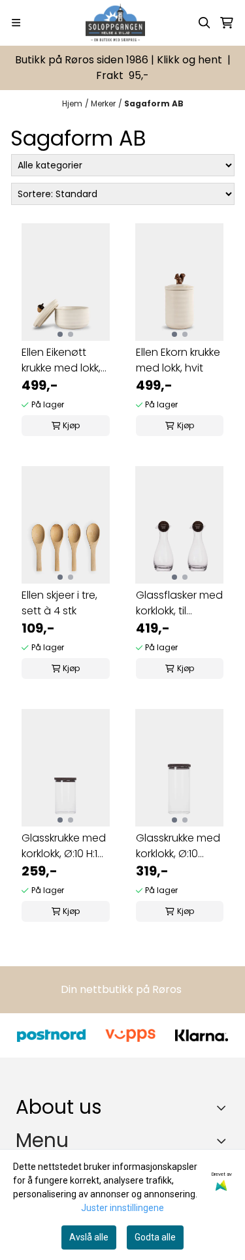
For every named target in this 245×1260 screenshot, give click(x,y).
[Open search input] (204, 23)
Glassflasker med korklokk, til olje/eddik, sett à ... (179, 603)
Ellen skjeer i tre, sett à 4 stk (59, 603)
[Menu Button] (16, 22)
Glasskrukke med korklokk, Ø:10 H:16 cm (64, 846)
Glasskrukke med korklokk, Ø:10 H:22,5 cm (178, 846)
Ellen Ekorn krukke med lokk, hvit (178, 360)
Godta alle (155, 1237)
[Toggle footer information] (224, 1107)
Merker (103, 103)
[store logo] (115, 22)
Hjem (72, 103)
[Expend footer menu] (224, 1140)
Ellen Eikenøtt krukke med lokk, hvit (61, 360)
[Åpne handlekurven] (226, 23)
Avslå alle (88, 1237)
